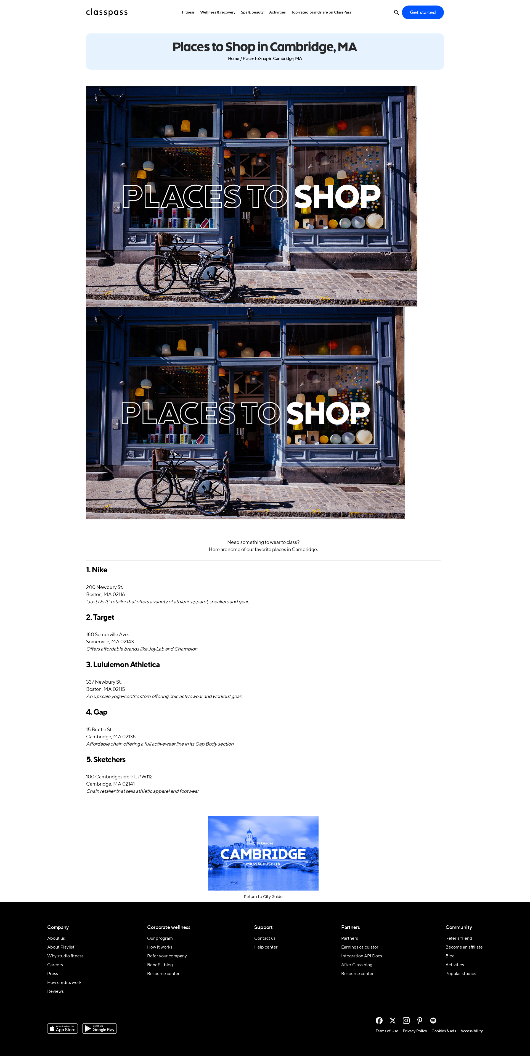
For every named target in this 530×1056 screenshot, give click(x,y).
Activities (277, 12)
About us (56, 938)
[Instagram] (406, 1020)
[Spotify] (433, 1020)
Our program (160, 938)
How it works (159, 947)
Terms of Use (387, 1031)
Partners (349, 938)
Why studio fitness (65, 956)
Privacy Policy (415, 1031)
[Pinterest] (419, 1020)
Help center (266, 947)
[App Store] (62, 1028)
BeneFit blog (160, 965)
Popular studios (461, 974)
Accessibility (471, 1031)
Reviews (55, 991)
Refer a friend (459, 938)
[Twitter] (392, 1020)
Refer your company (167, 956)
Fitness (188, 12)
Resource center (163, 974)
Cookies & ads (443, 1031)
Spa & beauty (252, 12)
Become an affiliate (464, 947)
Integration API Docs (361, 956)
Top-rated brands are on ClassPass (321, 12)
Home (233, 59)
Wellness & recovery (217, 12)
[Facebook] (379, 1020)
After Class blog (356, 965)
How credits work (64, 983)
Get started (423, 12)
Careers (55, 965)
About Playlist (61, 947)
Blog (450, 956)
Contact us (264, 938)
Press (52, 974)
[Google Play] (99, 1028)
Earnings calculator (359, 947)
